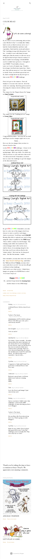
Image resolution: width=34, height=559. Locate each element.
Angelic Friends (11, 516)
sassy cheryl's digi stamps (9, 295)
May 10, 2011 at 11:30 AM (20, 361)
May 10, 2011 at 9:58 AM (22, 338)
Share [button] (4, 290)
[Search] (30, 3)
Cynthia (10, 361)
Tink (9, 387)
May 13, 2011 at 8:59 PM (19, 398)
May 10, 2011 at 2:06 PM (21, 373)
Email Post (10, 290)
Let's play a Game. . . (12, 539)
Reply (10, 311)
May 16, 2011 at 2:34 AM (20, 426)
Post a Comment (11, 519)
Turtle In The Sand (14, 315)
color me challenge (12, 293)
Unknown (11, 374)
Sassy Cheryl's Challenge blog (14, 261)
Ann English (12, 329)
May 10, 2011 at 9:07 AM (15, 316)
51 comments (10, 542)
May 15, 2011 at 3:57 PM (15, 413)
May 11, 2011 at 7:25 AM (17, 387)
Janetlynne (11, 338)
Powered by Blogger (18, 553)
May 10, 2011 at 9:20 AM (23, 328)
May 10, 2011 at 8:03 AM (19, 304)
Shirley (10, 304)
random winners (21, 293)
